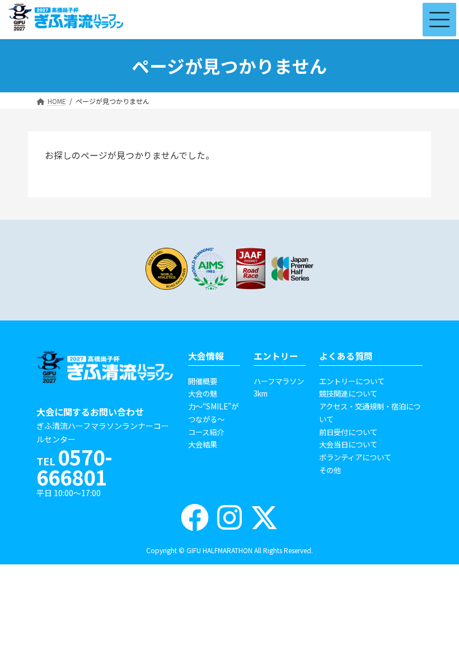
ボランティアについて (355, 457)
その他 (330, 469)
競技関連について (348, 393)
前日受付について (348, 431)
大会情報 (206, 356)
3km (261, 393)
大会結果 (202, 444)
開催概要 (202, 380)
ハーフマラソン (279, 380)
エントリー (276, 356)
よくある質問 (346, 356)
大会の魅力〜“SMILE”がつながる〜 (213, 406)
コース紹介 (206, 431)
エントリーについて (352, 380)
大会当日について (348, 444)
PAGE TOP (428, 621)
